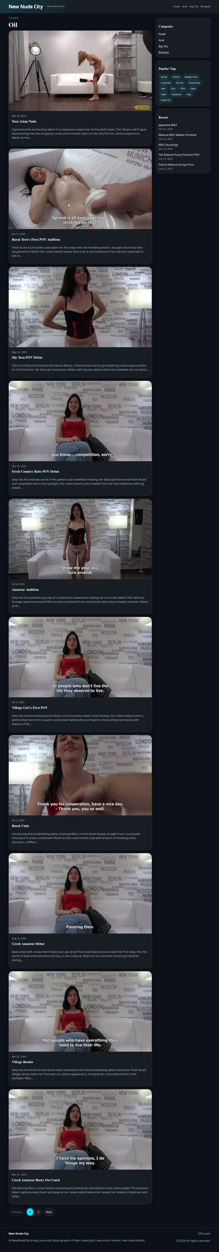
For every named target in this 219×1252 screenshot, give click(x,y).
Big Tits (194, 6)
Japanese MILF (168, 125)
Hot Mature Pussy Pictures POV (179, 155)
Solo (173, 88)
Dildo (163, 94)
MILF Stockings (168, 145)
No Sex (179, 82)
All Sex (164, 76)
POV (183, 88)
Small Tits (165, 100)
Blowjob (205, 6)
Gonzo (176, 76)
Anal (185, 6)
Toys (188, 94)
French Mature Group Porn (176, 165)
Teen (163, 88)
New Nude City (26, 6)
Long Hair (166, 82)
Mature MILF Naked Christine (177, 135)
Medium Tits (191, 76)
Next (49, 1212)
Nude (176, 6)
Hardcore (176, 94)
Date (192, 88)
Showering (194, 82)
